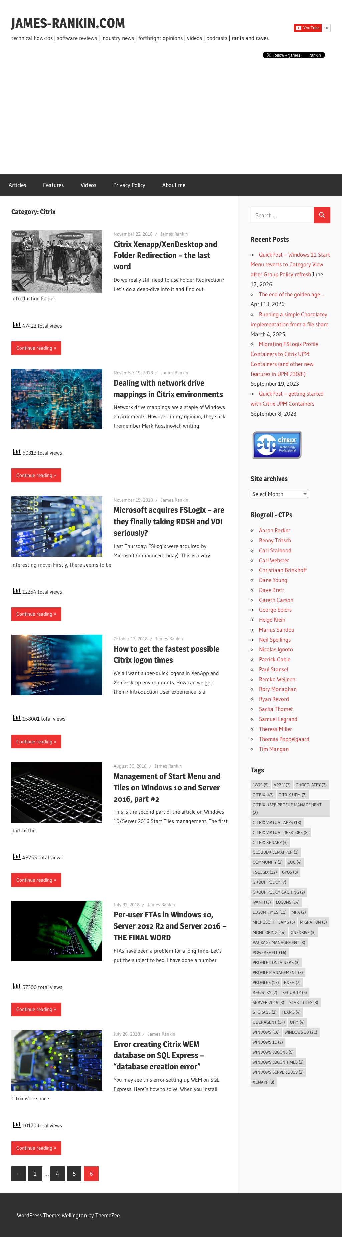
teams (291, 1012)
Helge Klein (272, 619)
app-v (282, 784)
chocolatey (311, 784)
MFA (299, 912)
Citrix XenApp (270, 842)
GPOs (290, 872)
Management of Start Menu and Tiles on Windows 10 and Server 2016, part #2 (167, 787)
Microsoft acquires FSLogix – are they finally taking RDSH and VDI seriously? (169, 521)
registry (265, 992)
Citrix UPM (293, 794)
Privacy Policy (129, 184)
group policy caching (279, 892)
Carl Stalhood (275, 550)
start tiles (303, 1002)
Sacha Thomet (276, 708)
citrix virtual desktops (281, 832)
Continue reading (34, 348)
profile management (278, 972)
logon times (270, 912)
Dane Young (273, 579)
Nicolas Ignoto (276, 649)
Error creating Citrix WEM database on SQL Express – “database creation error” (159, 1055)
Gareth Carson (276, 599)
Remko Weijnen (277, 679)
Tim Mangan (274, 748)
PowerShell (269, 952)
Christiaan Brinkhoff (283, 569)
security (294, 992)
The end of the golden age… (291, 294)
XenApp (263, 1082)
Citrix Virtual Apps (277, 822)
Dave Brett (271, 589)
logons (288, 902)
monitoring (269, 932)
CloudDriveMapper (276, 852)
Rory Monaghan (278, 688)
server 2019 (268, 1002)
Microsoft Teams (274, 922)
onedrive (303, 932)
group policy (269, 882)
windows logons (273, 1052)
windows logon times (278, 1062)
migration (313, 922)
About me (173, 184)
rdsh (292, 982)
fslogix (265, 872)
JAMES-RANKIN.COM (68, 23)
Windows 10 (301, 1032)
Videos (88, 184)
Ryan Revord (274, 698)
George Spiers (275, 609)
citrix (263, 794)
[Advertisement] (171, 113)
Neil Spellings (275, 639)
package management (279, 942)
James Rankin (174, 234)
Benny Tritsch (275, 540)
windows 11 (268, 1042)
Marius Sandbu (276, 629)
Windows (266, 1032)
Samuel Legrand (278, 719)
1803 (261, 784)
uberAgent (269, 1022)
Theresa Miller (275, 728)
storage (265, 1012)
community (268, 862)
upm (297, 1022)
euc (295, 862)
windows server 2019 (278, 1072)
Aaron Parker (274, 530)
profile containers (276, 962)
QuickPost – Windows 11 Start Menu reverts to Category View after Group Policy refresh (290, 264)
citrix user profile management (287, 808)
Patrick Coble (274, 659)
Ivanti (262, 902)
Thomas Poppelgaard (284, 738)
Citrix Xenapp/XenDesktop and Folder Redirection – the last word (165, 255)
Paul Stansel (273, 669)
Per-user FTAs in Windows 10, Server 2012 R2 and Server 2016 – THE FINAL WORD (170, 926)
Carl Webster (274, 560)
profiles (266, 982)
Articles (17, 184)
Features (53, 184)
